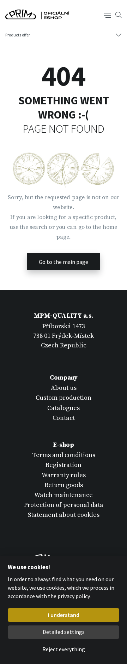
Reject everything (63, 649)
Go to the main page (63, 261)
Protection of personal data (63, 505)
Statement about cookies (63, 515)
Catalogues (63, 408)
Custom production (63, 398)
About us (64, 388)
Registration (63, 465)
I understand (63, 614)
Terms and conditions (63, 455)
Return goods (63, 485)
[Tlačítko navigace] (107, 14)
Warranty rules (64, 475)
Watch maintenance (63, 495)
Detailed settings (64, 631)
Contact (64, 418)
